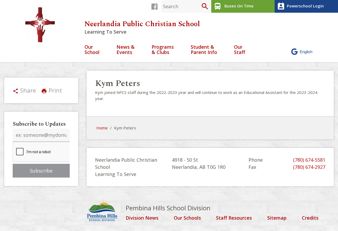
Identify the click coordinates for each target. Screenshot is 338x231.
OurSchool (92, 49)
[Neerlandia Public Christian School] (42, 24)
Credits (310, 218)
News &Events (125, 49)
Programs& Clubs (163, 49)
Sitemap (277, 218)
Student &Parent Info (204, 49)
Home (102, 127)
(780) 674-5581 (309, 160)
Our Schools (187, 218)
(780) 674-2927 (309, 167)
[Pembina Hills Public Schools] (106, 211)
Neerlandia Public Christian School (142, 24)
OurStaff (239, 49)
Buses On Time (233, 6)
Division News (142, 218)
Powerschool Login (300, 6)
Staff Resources (234, 218)
